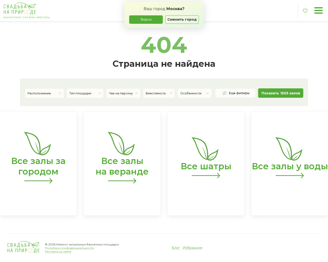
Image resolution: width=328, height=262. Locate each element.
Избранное (192, 248)
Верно (146, 19)
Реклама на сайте (58, 251)
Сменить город (182, 19)
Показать (280, 93)
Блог (176, 248)
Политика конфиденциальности (69, 248)
